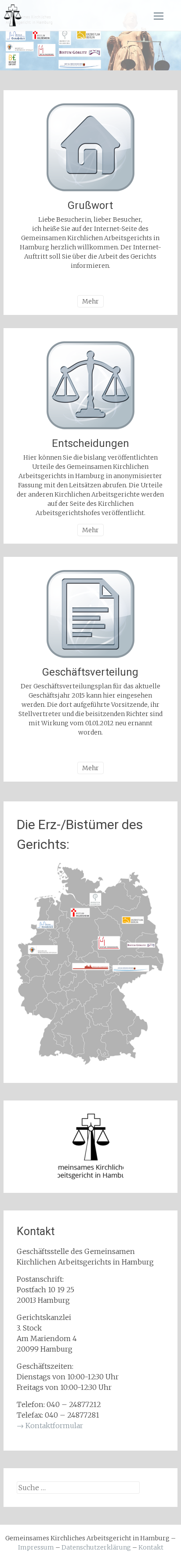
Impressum (36, 1547)
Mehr (90, 301)
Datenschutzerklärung (96, 1547)
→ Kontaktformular (50, 1425)
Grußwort (90, 205)
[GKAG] (12, 15)
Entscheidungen (90, 443)
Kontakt (150, 1547)
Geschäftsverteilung (90, 672)
